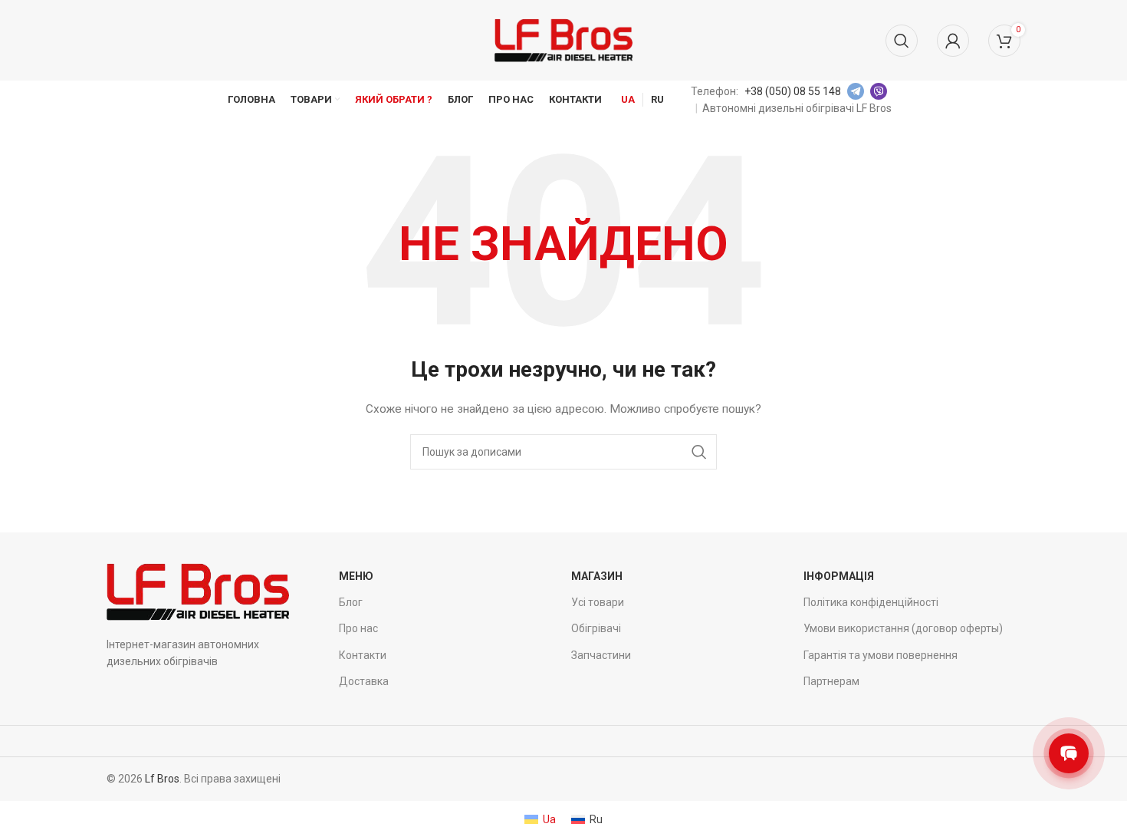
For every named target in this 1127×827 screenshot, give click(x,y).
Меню (356, 576)
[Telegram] (855, 91)
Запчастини (601, 655)
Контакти (362, 655)
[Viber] (878, 91)
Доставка (364, 681)
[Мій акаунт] (953, 40)
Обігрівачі (596, 628)
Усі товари (597, 602)
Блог (351, 602)
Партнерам (831, 681)
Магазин (597, 576)
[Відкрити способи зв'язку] (1069, 753)
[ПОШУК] (699, 452)
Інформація (838, 576)
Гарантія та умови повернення (880, 655)
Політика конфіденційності (870, 602)
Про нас (358, 628)
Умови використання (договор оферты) (903, 628)
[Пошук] (901, 40)
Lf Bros (162, 779)
